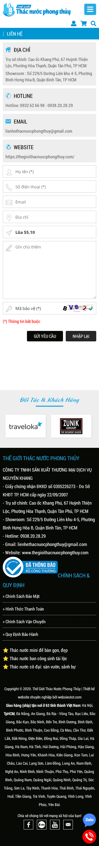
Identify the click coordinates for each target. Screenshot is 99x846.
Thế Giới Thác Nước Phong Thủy (56, 688)
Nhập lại (81, 336)
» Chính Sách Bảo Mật (21, 596)
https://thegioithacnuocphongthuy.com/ (40, 156)
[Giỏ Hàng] (84, 23)
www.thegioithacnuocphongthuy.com (55, 552)
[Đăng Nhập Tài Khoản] (73, 23)
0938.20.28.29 (60, 105)
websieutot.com (69, 697)
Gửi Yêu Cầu (45, 336)
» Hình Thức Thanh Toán (23, 609)
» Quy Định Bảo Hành (20, 634)
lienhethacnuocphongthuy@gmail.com (39, 131)
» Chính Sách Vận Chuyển (24, 621)
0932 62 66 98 (32, 105)
